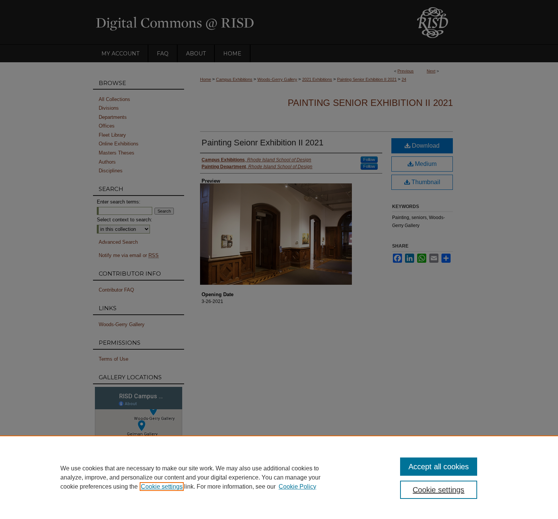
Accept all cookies (438, 466)
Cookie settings (162, 486)
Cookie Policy (297, 486)
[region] (279, 477)
